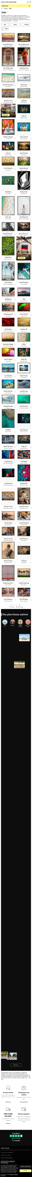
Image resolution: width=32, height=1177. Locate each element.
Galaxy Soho (23, 192)
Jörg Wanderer (24, 193)
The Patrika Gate (8, 68)
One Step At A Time (24, 217)
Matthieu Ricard (23, 86)
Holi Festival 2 (24, 406)
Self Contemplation (23, 299)
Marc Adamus (24, 235)
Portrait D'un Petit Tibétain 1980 (8, 234)
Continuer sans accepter (26, 1166)
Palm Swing (8, 282)
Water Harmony (8, 446)
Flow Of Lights (24, 599)
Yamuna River (8, 523)
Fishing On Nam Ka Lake (8, 406)
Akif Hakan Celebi (8, 601)
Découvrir (5, 115)
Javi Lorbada (24, 284)
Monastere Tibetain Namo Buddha (24, 85)
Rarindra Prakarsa (8, 448)
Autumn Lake (24, 391)
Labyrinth (24, 101)
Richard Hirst (8, 86)
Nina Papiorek (8, 585)
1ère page (11, 607)
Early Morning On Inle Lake (8, 45)
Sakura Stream (24, 168)
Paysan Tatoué (8, 561)
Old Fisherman (24, 539)
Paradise (8, 430)
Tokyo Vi (23, 116)
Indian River (8, 257)
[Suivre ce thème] (7, 12)
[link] (8, 2)
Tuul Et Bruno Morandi (8, 102)
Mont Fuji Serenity (24, 44)
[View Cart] (27, 2)
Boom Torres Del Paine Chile (24, 234)
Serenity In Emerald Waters (8, 192)
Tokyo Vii (23, 446)
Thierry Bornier (24, 102)
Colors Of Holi (24, 314)
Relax (24, 344)
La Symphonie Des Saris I (8, 484)
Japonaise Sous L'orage (24, 507)
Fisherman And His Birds (8, 314)
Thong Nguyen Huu (8, 46)
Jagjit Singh (23, 316)
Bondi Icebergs (23, 282)
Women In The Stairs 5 (8, 507)
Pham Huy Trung (24, 431)
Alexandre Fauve (24, 46)
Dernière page (19, 607)
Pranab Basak (24, 138)
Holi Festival (8, 329)
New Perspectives (8, 85)
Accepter (25, 1170)
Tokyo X (8, 153)
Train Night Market (24, 462)
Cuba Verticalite (24, 523)
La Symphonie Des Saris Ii (8, 462)
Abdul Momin (8, 170)
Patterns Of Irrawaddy (24, 329)
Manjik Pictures (23, 463)
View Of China (24, 153)
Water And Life (8, 391)
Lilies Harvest (24, 430)
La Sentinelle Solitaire (8, 376)
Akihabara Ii (8, 299)
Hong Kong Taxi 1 (8, 583)
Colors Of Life (24, 137)
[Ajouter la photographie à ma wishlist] (15, 45)
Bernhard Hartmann (8, 259)
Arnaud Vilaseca (23, 301)
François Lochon (8, 235)
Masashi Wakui (23, 117)
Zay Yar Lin (23, 331)
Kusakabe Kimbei (24, 508)
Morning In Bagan (8, 344)
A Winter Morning (24, 583)
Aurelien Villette (23, 524)
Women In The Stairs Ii (8, 101)
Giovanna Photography (8, 70)
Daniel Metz (23, 155)
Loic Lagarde (8, 138)
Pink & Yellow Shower (8, 360)
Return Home (24, 376)
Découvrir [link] (16, 1065)
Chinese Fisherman (24, 561)
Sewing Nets (24, 483)
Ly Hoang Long (8, 408)
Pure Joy (8, 217)
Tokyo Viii (24, 359)
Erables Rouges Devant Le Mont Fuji (8, 137)
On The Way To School (8, 168)
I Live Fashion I (8, 599)
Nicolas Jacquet (23, 170)
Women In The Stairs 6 (8, 539)
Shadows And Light (24, 68)
